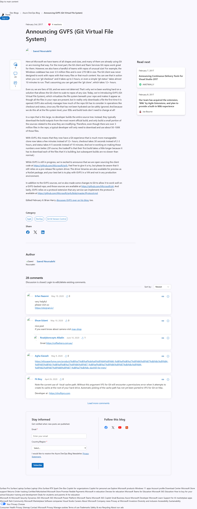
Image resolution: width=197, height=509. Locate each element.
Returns (10, 491)
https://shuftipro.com (59, 393)
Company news (103, 501)
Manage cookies (61, 507)
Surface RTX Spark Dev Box (54, 488)
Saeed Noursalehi (42, 51)
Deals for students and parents (51, 494)
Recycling (106, 507)
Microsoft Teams (84, 497)
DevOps (39, 218)
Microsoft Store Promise (57, 491)
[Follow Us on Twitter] (113, 428)
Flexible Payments (77, 491)
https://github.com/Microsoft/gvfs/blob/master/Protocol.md (68, 193)
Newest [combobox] (158, 286)
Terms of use (74, 507)
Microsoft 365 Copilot (101, 497)
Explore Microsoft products (123, 488)
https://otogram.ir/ (44, 307)
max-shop (76, 329)
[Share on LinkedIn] (43, 232)
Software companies (53, 501)
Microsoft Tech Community (12, 501)
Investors (133, 501)
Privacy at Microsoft (119, 501)
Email (35, 429)
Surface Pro (5, 488)
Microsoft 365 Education (163, 491)
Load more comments (98, 403)
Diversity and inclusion (147, 501)
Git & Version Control (56, 218)
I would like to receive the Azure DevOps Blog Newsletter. (60, 455)
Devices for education (114, 491)
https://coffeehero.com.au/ (59, 343)
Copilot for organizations (78, 488)
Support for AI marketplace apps (178, 497)
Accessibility (163, 501)
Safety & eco (96, 507)
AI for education (73, 494)
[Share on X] (35, 232)
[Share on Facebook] (28, 232)
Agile (29, 218)
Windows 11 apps (143, 488)
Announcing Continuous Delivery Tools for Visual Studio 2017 (161, 77)
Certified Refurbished (37, 491)
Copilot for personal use (99, 488)
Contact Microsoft (38, 507)
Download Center (173, 488)
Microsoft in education (95, 491)
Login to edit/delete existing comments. (66, 282)
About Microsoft (89, 501)
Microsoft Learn (156, 497)
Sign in (5, 18)
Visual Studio (68, 501)
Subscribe (37, 465)
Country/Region (39, 441)
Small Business (118, 497)
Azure (127, 497)
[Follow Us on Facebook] (106, 428)
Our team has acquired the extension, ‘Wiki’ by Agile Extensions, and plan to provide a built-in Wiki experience (158, 103)
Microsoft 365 (47, 497)
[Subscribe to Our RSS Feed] (126, 428)
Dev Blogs (14, 12)
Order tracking (21, 491)
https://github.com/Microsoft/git (97, 186)
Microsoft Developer (140, 497)
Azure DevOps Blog (31, 12)
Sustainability (175, 501)
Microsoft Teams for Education (138, 491)
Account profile (158, 488)
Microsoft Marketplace (34, 501)
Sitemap (26, 507)
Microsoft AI (5, 497)
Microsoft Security (19, 497)
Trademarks (85, 507)
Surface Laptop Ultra (33, 488)
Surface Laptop (17, 488)
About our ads (117, 507)
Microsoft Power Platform (65, 497)
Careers (78, 501)
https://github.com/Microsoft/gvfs (50, 165)
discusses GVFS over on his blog (72, 200)
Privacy (50, 507)
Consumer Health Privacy (11, 507)
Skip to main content (9, 1)
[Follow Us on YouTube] (120, 428)
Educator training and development (21, 494)
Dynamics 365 (34, 497)
